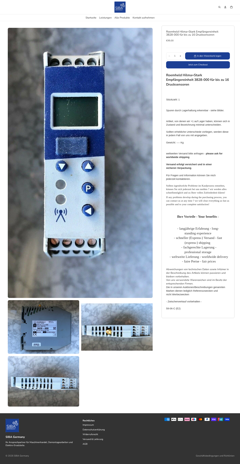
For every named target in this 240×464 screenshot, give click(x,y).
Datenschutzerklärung (94, 429)
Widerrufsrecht (90, 434)
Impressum (88, 424)
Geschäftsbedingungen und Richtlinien (215, 455)
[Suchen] (219, 7)
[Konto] (225, 7)
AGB (85, 444)
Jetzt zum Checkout (198, 64)
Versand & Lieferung (93, 439)
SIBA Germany (21, 455)
